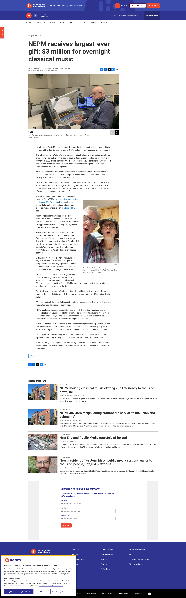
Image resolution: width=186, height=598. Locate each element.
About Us (75, 550)
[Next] (117, 132)
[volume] (35, 15)
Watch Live (138, 5)
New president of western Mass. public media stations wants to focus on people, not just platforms (106, 462)
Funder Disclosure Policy (137, 550)
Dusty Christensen (66, 396)
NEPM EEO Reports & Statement (140, 559)
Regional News (34, 36)
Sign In (124, 5)
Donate (154, 6)
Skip (42, 592)
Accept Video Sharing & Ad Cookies (18, 592)
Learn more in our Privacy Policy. (51, 586)
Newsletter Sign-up (78, 559)
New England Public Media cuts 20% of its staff (94, 438)
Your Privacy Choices (60, 592)
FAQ (130, 554)
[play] (29, 15)
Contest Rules (105, 569)
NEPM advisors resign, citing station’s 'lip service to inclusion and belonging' (107, 415)
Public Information (107, 554)
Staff (74, 569)
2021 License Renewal (136, 564)
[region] (38, 575)
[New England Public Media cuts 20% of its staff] (42, 442)
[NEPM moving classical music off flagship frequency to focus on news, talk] (42, 392)
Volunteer (104, 564)
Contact (75, 554)
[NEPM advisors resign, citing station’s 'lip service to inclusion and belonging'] (42, 417)
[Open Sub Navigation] (32, 22)
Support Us (104, 559)
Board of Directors (107, 550)
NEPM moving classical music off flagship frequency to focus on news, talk (107, 390)
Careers (75, 564)
